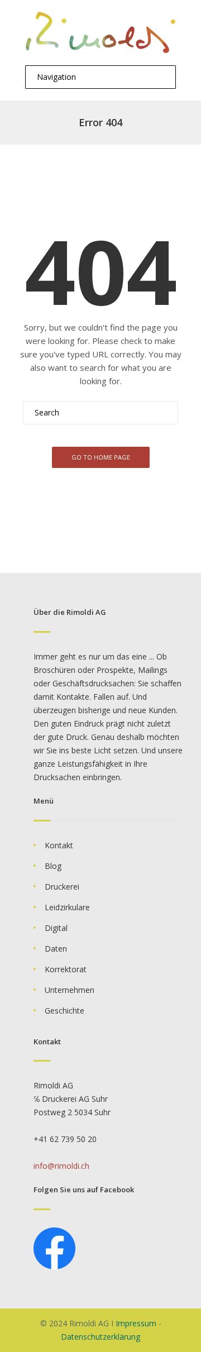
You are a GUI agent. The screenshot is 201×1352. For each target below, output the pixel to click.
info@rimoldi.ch (61, 1165)
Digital (56, 928)
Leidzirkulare (67, 907)
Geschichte (64, 1010)
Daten (56, 948)
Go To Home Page (100, 457)
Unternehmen (69, 990)
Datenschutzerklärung (100, 1336)
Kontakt (59, 845)
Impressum (136, 1323)
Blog (53, 866)
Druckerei (62, 886)
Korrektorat (66, 969)
